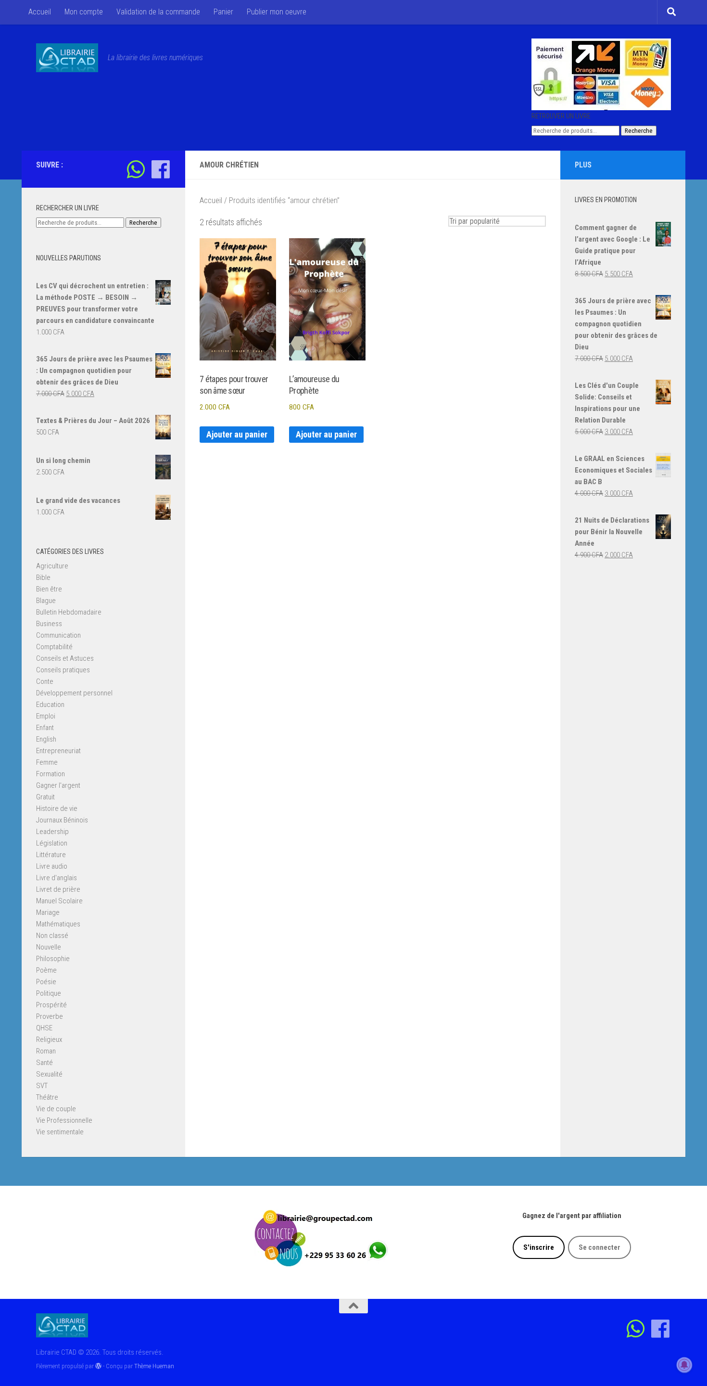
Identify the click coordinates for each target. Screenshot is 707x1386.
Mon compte (83, 11)
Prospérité (51, 1005)
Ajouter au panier (236, 434)
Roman (46, 1051)
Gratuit (45, 797)
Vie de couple (56, 1108)
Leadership (52, 831)
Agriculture (52, 566)
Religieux (49, 1039)
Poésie (46, 981)
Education (50, 704)
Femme (47, 762)
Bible (43, 577)
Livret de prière (58, 889)
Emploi (45, 716)
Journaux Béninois (62, 820)
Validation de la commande (158, 11)
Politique (48, 993)
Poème (46, 970)
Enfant (45, 727)
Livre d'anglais (56, 877)
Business (49, 623)
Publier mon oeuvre (276, 11)
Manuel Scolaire (59, 901)
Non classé (52, 935)
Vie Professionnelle (64, 1120)
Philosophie (53, 958)
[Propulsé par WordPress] (98, 1366)
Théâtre (47, 1097)
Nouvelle (48, 947)
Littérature (51, 854)
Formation (50, 774)
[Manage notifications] (684, 1365)
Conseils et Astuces (65, 658)
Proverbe (49, 1016)
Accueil (39, 11)
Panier (223, 11)
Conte (44, 681)
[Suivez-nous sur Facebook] (160, 169)
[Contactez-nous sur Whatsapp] (136, 169)
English (46, 739)
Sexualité (49, 1074)
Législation (51, 843)
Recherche (639, 130)
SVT (42, 1085)
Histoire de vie (56, 808)
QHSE (44, 1028)
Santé (44, 1062)
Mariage (48, 912)
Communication (58, 635)
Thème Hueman (154, 1366)
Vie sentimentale (60, 1132)
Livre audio (51, 866)
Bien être (49, 589)
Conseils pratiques (63, 670)
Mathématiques (58, 924)
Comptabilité (54, 646)
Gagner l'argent (58, 785)
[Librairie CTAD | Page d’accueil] (67, 57)
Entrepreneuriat (58, 750)
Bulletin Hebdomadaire (68, 612)
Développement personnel (74, 693)
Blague (46, 600)
